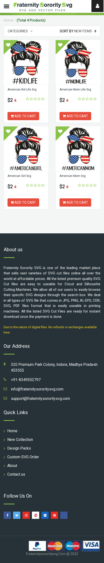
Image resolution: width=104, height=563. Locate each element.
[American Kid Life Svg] (26, 62)
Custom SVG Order (23, 457)
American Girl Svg (19, 176)
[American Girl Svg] (26, 148)
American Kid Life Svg (22, 89)
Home (8, 20)
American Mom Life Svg (75, 89)
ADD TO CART (25, 116)
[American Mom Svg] (78, 148)
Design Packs (19, 448)
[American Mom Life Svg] (78, 62)
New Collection (20, 439)
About (12, 465)
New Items (76, 31)
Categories (18, 31)
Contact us (16, 474)
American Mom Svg (72, 176)
